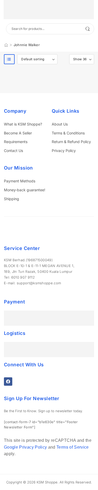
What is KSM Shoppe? (23, 124)
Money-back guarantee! (24, 190)
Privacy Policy (64, 150)
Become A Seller (18, 133)
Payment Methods (19, 181)
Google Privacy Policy (25, 447)
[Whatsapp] (13, 458)
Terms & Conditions (68, 133)
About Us (60, 124)
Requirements (15, 141)
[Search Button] (87, 29)
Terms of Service (72, 447)
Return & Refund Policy (71, 141)
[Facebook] (8, 381)
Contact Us (13, 150)
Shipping (11, 199)
